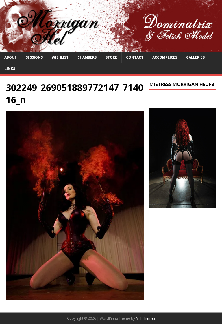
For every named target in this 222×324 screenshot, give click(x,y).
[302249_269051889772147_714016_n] (75, 296)
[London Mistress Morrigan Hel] (111, 48)
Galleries (195, 57)
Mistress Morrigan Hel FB (181, 84)
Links (10, 68)
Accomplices (164, 57)
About (10, 57)
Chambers (87, 57)
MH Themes (145, 318)
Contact (134, 57)
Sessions (34, 57)
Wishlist (60, 57)
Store (111, 57)
